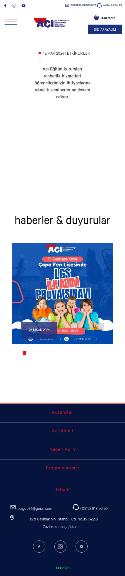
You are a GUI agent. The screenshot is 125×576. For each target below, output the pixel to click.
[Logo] (51, 22)
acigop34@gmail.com (83, 5)
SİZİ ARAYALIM (105, 30)
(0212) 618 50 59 (112, 5)
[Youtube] (23, 5)
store (108, 18)
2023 (62, 569)
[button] (14, 362)
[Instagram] (14, 5)
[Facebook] (5, 5)
